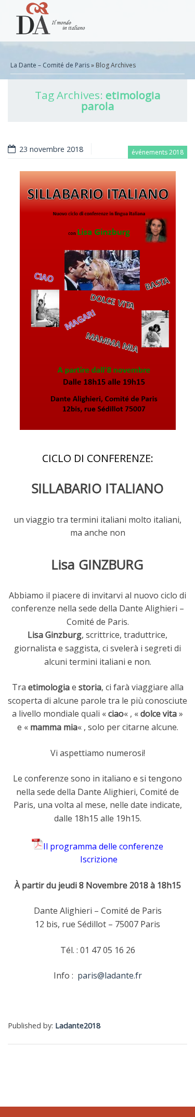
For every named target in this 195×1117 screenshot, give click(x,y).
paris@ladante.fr (109, 975)
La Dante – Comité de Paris (49, 65)
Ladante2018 (77, 1025)
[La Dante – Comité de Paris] (49, 20)
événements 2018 (158, 152)
